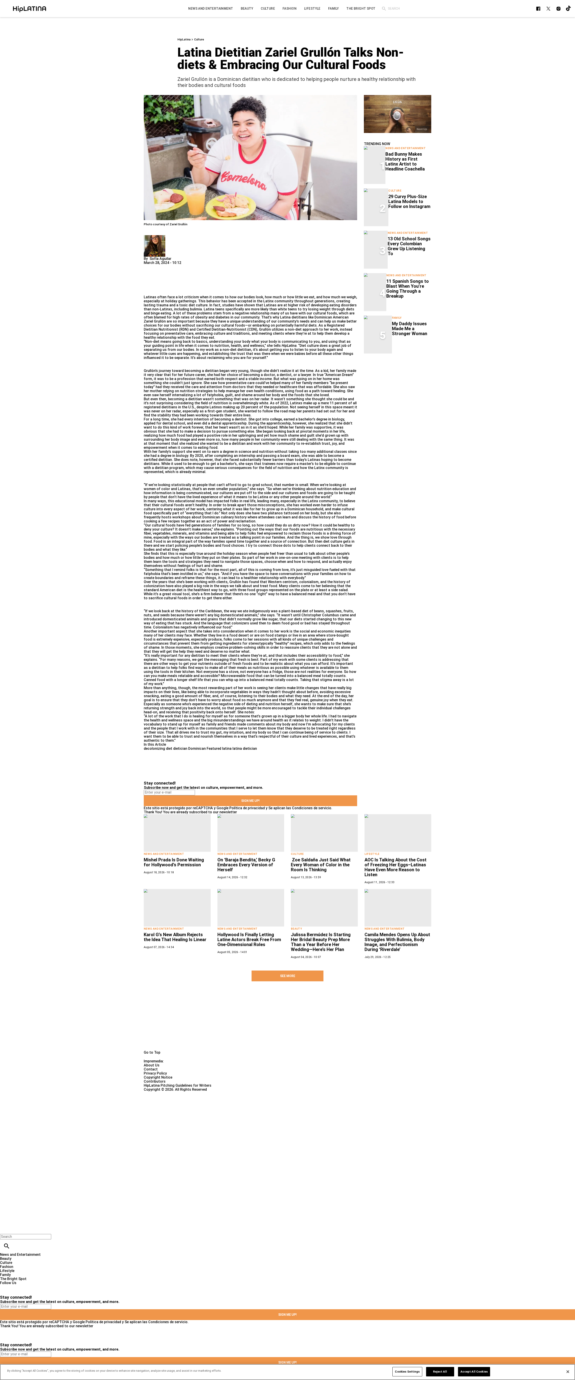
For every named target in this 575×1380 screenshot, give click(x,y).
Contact (151, 1069)
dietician (180, 748)
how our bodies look (246, 297)
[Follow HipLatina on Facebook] (538, 9)
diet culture (198, 305)
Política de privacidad (247, 808)
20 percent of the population (264, 407)
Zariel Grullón (155, 321)
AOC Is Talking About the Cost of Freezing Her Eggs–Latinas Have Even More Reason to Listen (396, 867)
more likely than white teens (274, 309)
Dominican (197, 748)
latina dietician (244, 748)
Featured (214, 748)
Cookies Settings (407, 1371)
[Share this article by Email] (182, 267)
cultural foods (325, 313)
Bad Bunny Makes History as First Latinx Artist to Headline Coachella (405, 161)
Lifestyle (372, 854)
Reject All (440, 1371)
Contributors (155, 1081)
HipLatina (183, 39)
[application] (397, 114)
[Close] (568, 1372)
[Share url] (149, 290)
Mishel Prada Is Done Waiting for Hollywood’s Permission (174, 862)
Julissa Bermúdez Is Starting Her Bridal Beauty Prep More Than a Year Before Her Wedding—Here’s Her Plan (321, 942)
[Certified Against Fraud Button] (160, 1093)
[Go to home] (287, 1020)
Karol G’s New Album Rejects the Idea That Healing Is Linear (175, 937)
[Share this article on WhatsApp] (149, 267)
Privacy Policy (155, 1073)
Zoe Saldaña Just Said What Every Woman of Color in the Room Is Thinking (321, 864)
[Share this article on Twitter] (171, 267)
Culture (199, 39)
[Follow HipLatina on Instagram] (558, 9)
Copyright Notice (158, 1077)
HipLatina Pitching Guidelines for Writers (177, 1085)
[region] (287, 1372)
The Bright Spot (13, 1279)
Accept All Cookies (474, 1371)
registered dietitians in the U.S (169, 407)
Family (397, 317)
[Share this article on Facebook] (160, 267)
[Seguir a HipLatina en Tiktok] (569, 9)
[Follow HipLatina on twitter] (548, 9)
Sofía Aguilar (160, 259)
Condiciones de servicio (311, 808)
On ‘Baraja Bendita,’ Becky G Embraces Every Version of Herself (246, 864)
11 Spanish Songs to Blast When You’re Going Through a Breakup (407, 289)
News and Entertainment (405, 148)
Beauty (296, 928)
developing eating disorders (334, 305)
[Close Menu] (5, 1229)
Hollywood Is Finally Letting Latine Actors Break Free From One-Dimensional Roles (249, 939)
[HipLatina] (29, 8)
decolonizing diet (158, 748)
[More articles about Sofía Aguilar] (154, 237)
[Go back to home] (235, 1108)
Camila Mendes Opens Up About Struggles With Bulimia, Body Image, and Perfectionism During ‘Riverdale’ (397, 942)
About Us (151, 1065)
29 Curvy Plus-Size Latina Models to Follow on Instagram (409, 201)
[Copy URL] (154, 280)
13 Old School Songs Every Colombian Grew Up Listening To (409, 246)
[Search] (384, 9)
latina (227, 748)
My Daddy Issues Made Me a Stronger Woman (409, 328)
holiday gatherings (180, 301)
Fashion (6, 1267)
